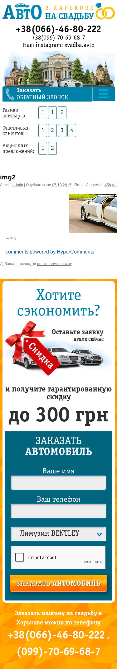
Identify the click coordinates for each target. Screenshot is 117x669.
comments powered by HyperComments (50, 250)
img (13, 237)
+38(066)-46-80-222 (58, 29)
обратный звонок (42, 94)
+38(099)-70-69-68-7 (58, 38)
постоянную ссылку (54, 262)
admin (17, 185)
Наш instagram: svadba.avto (59, 45)
